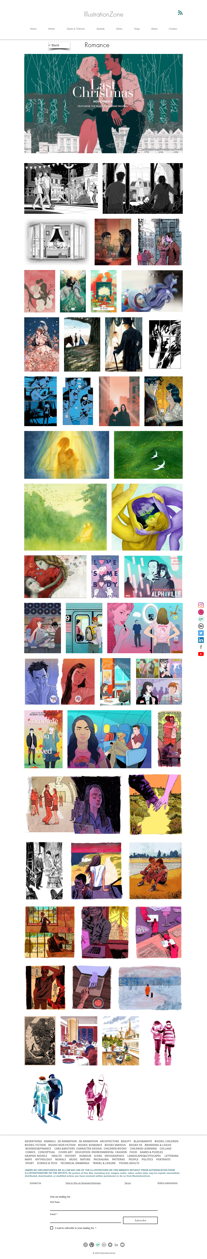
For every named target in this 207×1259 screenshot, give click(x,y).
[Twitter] (201, 633)
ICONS (98, 1156)
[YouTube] (201, 654)
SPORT (29, 1163)
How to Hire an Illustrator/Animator (83, 1183)
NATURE (85, 1159)
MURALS (60, 1159)
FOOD (133, 1152)
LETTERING (172, 1156)
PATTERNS (118, 1159)
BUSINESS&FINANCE (38, 1148)
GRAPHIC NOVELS (36, 1156)
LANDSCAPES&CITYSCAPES (144, 1156)
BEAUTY (126, 1141)
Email (53, 1214)
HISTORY (70, 1156)
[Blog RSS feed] (180, 12)
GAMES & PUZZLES (151, 1152)
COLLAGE (165, 1148)
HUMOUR (85, 1156)
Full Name (55, 1202)
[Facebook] (201, 647)
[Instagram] (201, 605)
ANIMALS (50, 1141)
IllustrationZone (103, 14)
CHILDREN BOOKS (115, 1148)
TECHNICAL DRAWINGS (74, 1163)
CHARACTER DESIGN (89, 1148)
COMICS (30, 1152)
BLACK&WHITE (143, 1141)
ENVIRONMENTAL (103, 1152)
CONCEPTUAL (46, 1152)
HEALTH (57, 1156)
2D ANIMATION (67, 1141)
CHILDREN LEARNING (143, 1148)
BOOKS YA (135, 1145)
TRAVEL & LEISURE (104, 1163)
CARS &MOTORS (64, 1148)
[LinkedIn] (201, 640)
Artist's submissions (168, 1183)
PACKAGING (101, 1159)
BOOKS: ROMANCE (90, 1145)
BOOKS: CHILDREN (166, 1141)
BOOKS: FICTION (35, 1145)
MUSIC (73, 1159)
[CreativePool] (201, 619)
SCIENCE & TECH (47, 1163)
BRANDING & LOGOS (158, 1145)
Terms (128, 1183)
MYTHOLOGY (43, 1159)
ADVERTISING (33, 1141)
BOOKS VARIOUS (115, 1145)
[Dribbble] (201, 612)
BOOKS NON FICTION (62, 1145)
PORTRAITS (163, 1159)
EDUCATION (82, 1152)
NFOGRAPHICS (115, 1156)
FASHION (121, 1152)
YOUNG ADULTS (129, 1163)
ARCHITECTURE (109, 1141)
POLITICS (147, 1159)
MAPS (28, 1159)
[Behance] (201, 626)
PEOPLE (133, 1159)
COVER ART (65, 1152)
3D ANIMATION (88, 1141)
